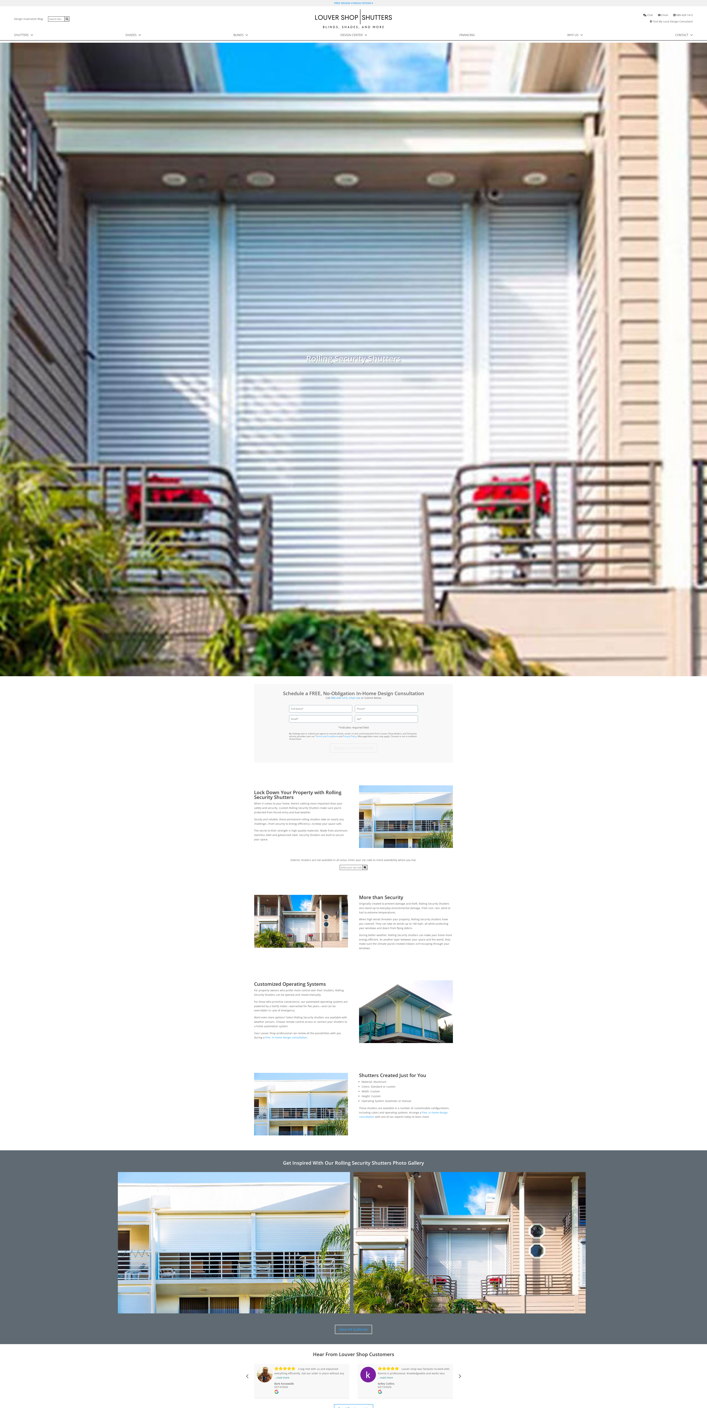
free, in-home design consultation (286, 1037)
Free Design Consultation (353, 3)
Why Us (573, 35)
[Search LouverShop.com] (365, 867)
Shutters (21, 35)
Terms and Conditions (326, 736)
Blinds (238, 35)
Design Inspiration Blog (28, 19)
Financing (467, 35)
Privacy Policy (350, 736)
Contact (682, 35)
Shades (131, 35)
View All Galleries (353, 1329)
